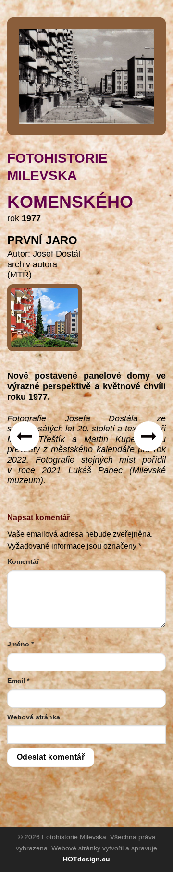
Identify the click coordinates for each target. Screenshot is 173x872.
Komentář (23, 561)
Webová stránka (33, 717)
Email (18, 680)
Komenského (70, 202)
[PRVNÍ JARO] (86, 76)
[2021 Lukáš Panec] (44, 313)
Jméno (20, 644)
